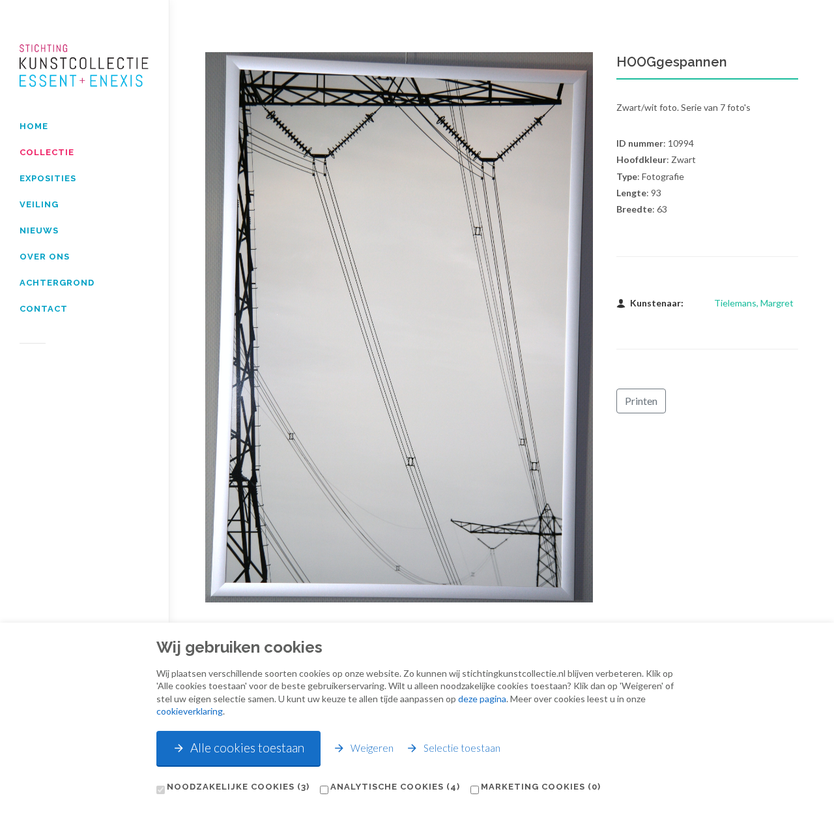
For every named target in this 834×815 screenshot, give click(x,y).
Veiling (39, 204)
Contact (44, 309)
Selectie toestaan (462, 748)
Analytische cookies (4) (395, 787)
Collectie (47, 152)
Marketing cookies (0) (541, 787)
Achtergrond (57, 283)
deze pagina (482, 698)
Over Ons (45, 256)
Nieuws (39, 230)
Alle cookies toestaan (247, 747)
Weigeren (372, 748)
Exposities (48, 178)
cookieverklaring (189, 711)
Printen (641, 400)
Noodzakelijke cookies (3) (238, 787)
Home (34, 126)
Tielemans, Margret (754, 302)
